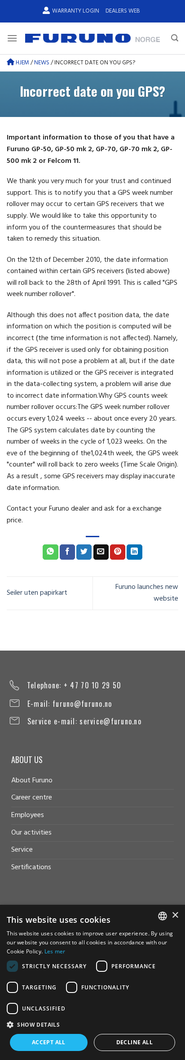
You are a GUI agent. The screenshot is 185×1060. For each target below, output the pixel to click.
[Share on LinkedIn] (134, 552)
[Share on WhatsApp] (50, 552)
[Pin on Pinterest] (117, 552)
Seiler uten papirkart (37, 593)
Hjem (21, 62)
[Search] (174, 38)
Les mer (55, 951)
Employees (27, 815)
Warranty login (75, 11)
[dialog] (92, 982)
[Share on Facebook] (67, 552)
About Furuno (32, 780)
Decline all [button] (134, 1042)
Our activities (31, 833)
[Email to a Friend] (101, 552)
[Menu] (12, 38)
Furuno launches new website (146, 593)
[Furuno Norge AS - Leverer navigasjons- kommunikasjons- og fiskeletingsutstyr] (92, 38)
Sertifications (31, 867)
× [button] (175, 915)
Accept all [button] (49, 1042)
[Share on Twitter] (84, 552)
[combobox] (162, 916)
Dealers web (123, 11)
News (41, 62)
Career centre (31, 798)
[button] (92, 1024)
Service (22, 850)
